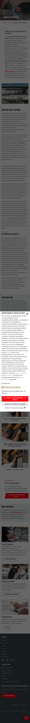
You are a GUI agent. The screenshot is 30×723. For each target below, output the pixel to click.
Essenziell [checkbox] (7, 383)
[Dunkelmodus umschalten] (27, 314)
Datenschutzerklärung (20, 373)
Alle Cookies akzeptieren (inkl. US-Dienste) (15, 399)
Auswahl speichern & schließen (15, 404)
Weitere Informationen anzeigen (14, 408)
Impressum (9, 375)
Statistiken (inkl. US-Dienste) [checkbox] (12, 387)
